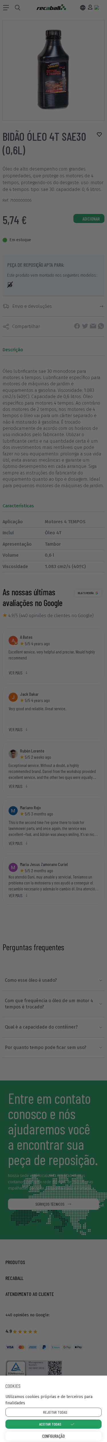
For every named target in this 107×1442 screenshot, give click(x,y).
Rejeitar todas (55, 1412)
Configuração (53, 1436)
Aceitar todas (50, 1424)
